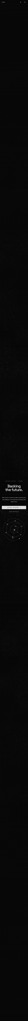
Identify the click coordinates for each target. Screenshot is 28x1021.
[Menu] (25, 2)
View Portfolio (14, 511)
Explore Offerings (13, 507)
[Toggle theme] (20, 2)
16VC (3, 2)
